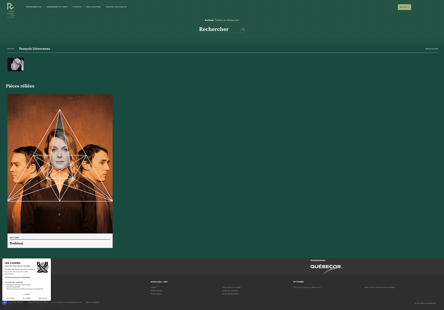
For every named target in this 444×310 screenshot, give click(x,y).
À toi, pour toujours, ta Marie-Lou (306, 287)
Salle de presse (15, 302)
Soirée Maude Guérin (230, 294)
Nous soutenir (94, 7)
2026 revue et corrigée (231, 287)
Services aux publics (116, 7)
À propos (77, 7)
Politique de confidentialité (67, 302)
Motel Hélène (156, 294)
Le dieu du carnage (229, 291)
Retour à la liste (432, 49)
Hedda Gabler (156, 291)
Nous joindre (92, 302)
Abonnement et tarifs (57, 7)
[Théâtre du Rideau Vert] (10, 10)
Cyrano (153, 287)
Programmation (33, 7)
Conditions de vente (38, 302)
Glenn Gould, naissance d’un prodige (379, 287)
